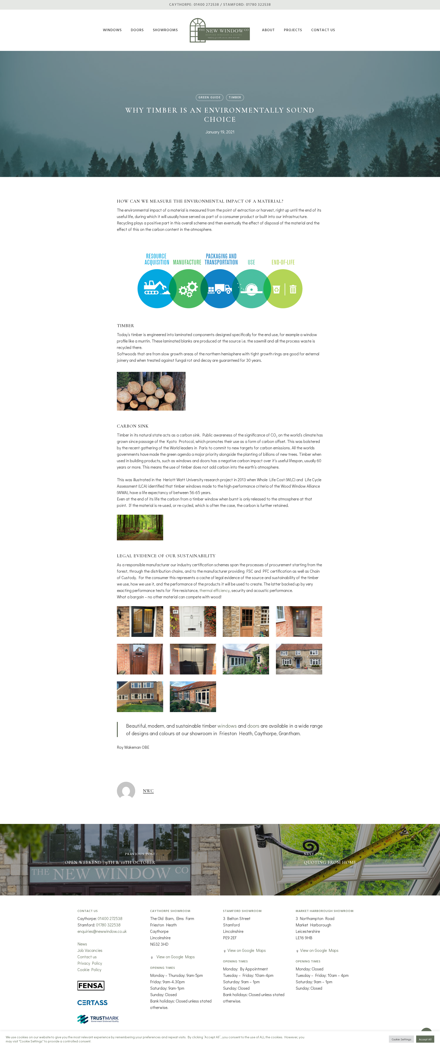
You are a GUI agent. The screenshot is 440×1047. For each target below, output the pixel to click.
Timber (235, 97)
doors (253, 725)
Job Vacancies (89, 950)
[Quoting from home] (330, 859)
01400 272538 (110, 918)
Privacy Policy (89, 963)
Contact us (87, 956)
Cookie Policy (89, 969)
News (82, 944)
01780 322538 (108, 925)
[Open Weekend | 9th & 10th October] (110, 859)
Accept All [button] (425, 1039)
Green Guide (209, 97)
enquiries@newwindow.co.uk (102, 931)
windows (227, 725)
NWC (148, 791)
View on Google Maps (176, 956)
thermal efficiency (214, 590)
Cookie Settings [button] (401, 1039)
